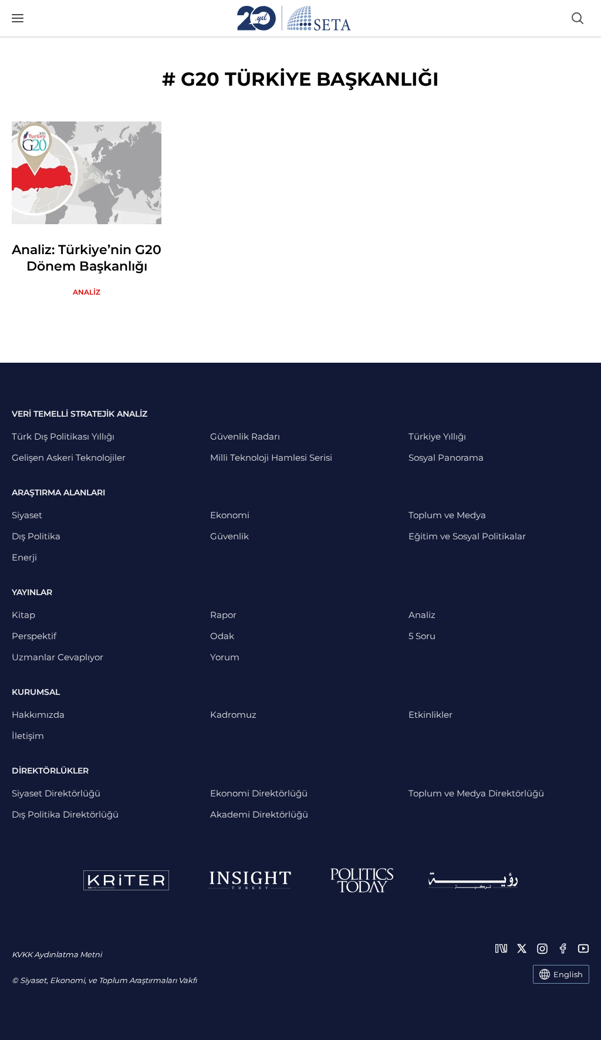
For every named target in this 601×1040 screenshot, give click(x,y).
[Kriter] (126, 880)
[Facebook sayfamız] (562, 948)
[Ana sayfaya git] (294, 18)
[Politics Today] (361, 880)
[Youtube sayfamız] (583, 948)
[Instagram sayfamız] (542, 948)
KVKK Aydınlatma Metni (57, 954)
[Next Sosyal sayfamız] (501, 948)
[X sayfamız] (522, 948)
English (568, 974)
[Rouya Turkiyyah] (473, 881)
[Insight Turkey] (249, 880)
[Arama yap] (577, 18)
